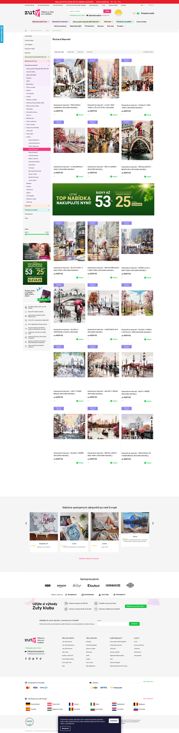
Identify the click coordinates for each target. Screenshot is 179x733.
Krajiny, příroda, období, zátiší (35, 103)
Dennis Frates (33, 174)
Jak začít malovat (29, 5)
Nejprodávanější (31, 75)
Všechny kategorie (115, 662)
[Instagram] (29, 659)
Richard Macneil (33, 149)
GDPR (87, 655)
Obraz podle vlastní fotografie (118, 641)
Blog (63, 666)
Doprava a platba (113, 5)
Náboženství (30, 118)
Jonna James (32, 180)
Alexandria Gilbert (34, 162)
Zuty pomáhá (137, 655)
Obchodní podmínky (91, 645)
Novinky (28, 78)
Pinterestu (120, 595)
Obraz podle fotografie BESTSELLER (35, 57)
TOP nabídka (28, 44)
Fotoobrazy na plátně (31, 210)
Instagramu (89, 595)
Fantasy (28, 186)
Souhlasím (113, 721)
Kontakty (123, 5)
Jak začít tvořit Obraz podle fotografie (76, 5)
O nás (103, 5)
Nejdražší (80, 52)
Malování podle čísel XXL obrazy (118, 666)
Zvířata (28, 96)
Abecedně (90, 52)
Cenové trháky (29, 40)
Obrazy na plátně (114, 652)
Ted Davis (31, 168)
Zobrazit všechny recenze (89, 558)
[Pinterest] (37, 659)
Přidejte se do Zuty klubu (135, 606)
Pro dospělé (30, 93)
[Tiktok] (40, 659)
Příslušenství (29, 214)
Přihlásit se (134, 624)
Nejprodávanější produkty (117, 655)
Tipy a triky (65, 652)
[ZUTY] (37, 640)
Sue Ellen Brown (33, 155)
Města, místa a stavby (32, 106)
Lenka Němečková (34, 143)
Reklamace (89, 652)
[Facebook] (26, 659)
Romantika (29, 109)
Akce (111, 659)
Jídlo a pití (29, 131)
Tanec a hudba (30, 124)
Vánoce (28, 193)
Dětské (28, 90)
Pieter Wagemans (34, 146)
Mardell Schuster (34, 177)
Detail (81, 115)
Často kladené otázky (68, 659)
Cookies (88, 659)
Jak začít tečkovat (57, 5)
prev (26, 523)
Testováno (137, 648)
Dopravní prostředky (32, 127)
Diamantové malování (31, 65)
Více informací (148, 682)
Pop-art (28, 115)
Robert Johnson (33, 158)
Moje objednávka (93, 5)
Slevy (26, 218)
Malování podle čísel (31, 61)
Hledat (107, 11)
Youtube (105, 595)
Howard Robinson (34, 140)
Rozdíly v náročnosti (67, 655)
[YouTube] (33, 659)
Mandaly (28, 183)
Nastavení (65, 728)
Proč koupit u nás (66, 662)
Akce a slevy (89, 662)
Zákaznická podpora (95, 15)
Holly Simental (33, 152)
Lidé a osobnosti (31, 121)
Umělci (28, 137)
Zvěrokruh (29, 189)
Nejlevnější (71, 52)
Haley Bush (32, 165)
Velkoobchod (137, 652)
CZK (142, 5)
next (152, 523)
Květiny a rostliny (31, 100)
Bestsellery (29, 84)
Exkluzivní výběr (30, 49)
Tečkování (28, 206)
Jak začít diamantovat (43, 5)
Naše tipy (27, 53)
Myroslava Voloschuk (35, 171)
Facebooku (72, 595)
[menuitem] (40, 21)
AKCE (28, 81)
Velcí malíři (29, 134)
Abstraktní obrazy (31, 112)
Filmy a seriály (30, 87)
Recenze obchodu (139, 645)
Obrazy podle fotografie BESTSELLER (37, 69)
